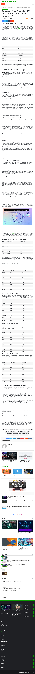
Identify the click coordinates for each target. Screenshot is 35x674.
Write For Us (2, 649)
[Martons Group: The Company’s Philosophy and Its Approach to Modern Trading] (4, 501)
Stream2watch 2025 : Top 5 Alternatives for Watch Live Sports (17, 564)
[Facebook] (3, 21)
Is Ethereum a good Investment (13, 435)
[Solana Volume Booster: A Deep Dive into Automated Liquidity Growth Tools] (25, 526)
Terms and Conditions (4, 625)
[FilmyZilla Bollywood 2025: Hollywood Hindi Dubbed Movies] (4, 569)
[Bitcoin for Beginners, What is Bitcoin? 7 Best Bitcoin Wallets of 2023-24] (9, 542)
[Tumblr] (9, 21)
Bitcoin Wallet (26, 609)
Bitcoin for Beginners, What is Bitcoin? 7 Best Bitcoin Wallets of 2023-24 (9, 548)
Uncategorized (27, 616)
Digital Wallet (26, 612)
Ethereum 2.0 (5, 429)
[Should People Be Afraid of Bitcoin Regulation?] (4, 573)
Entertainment (26, 608)
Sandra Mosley (10, 444)
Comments (28, 493)
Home (3, 7)
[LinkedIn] (7, 21)
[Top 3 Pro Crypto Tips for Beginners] (28, 471)
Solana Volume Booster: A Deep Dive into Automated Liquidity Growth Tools (25, 534)
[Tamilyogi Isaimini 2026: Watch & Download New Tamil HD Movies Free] (4, 507)
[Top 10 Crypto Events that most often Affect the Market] (25, 542)
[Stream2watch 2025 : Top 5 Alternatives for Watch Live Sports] (4, 565)
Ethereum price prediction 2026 (26, 429)
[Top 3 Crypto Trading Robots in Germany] (4, 558)
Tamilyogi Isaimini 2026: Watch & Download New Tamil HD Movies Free (18, 506)
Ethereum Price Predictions (11, 431)
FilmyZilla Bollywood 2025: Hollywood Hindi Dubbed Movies (16, 568)
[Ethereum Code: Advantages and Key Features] (17, 471)
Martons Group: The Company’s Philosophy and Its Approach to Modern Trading (20, 500)
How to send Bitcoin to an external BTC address (6, 475)
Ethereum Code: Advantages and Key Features (17, 475)
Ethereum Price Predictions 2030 (12, 433)
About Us (22, 672)
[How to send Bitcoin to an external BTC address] (6, 471)
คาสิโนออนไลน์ (4, 597)
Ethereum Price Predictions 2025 (23, 431)
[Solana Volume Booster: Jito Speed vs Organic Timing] (4, 497)
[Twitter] (5, 21)
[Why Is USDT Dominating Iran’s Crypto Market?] (9, 524)
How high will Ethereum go (24, 433)
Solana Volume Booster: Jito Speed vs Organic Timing (15, 496)
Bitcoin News (26, 605)
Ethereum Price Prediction (14, 429)
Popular (17, 493)
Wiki (1, 666)
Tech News (26, 613)
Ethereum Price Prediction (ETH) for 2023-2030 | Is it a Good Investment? (13, 510)
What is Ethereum (24, 435)
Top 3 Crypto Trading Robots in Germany (13, 556)
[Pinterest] (11, 21)
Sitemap (33, 672)
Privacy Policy (3, 624)
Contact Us (2, 628)
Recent (6, 493)
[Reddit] (13, 21)
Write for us (17, 479)
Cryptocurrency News (8, 7)
